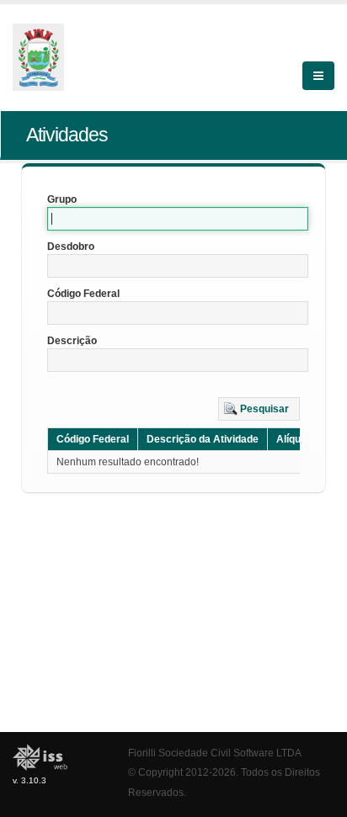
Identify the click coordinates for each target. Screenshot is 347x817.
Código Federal (83, 294)
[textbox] (177, 219)
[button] (259, 409)
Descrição (72, 341)
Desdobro (70, 246)
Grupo (62, 199)
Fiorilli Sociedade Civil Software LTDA (215, 752)
